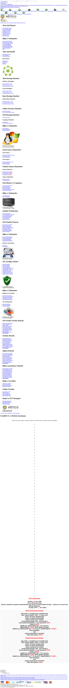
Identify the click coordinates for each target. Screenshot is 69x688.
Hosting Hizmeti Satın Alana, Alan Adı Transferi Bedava (28, 5)
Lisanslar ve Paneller (6, 179)
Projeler (15, 22)
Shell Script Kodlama (6, 231)
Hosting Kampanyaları (6, 129)
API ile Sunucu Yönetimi (7, 190)
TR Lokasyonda (8, 172)
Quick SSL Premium (6, 266)
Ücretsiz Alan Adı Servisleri (7, 41)
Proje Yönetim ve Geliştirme (7, 224)
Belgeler (19, 22)
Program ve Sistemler (6, 186)
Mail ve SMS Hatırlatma (39, 678)
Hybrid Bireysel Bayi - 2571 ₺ (8, 101)
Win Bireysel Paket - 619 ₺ (7, 83)
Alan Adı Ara (6, 35)
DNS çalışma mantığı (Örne (7, 372)
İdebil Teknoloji (5, 246)
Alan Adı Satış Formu (6, 393)
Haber (12, 7)
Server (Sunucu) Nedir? (7, 327)
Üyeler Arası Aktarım (14, 678)
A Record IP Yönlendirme (30, 678)
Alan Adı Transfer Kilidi (22, 678)
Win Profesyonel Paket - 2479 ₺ (8, 86)
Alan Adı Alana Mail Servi (7, 375)
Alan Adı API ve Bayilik (40, 676)
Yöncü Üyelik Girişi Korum (7, 377)
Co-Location (7, 174)
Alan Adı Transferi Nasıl (7, 342)
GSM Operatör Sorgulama (7, 216)
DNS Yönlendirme (25, 679)
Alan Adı (2, 22)
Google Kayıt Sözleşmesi (7, 239)
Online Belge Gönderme (7, 383)
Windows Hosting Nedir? (7, 324)
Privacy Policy (55, 674)
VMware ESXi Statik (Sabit (7, 362)
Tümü (1, 7)
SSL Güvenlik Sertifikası (32, 676)
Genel (3, 7)
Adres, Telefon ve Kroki (14, 674)
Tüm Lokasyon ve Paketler (7, 173)
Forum (24, 22)
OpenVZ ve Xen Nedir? (7, 361)
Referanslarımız (34, 674)
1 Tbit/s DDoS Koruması (7, 373)
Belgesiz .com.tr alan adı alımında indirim (21, 6)
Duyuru (6, 7)
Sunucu (8, 22)
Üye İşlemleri (4, 1)
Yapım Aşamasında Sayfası (8, 679)
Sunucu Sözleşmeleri (6, 196)
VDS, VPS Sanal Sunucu (14, 676)
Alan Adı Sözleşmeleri (6, 48)
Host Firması (5, 245)
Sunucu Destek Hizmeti (7, 187)
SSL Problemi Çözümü (6, 341)
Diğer (18, 7)
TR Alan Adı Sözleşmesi (7, 44)
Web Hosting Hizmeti (64, 676)
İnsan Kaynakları (33, 11)
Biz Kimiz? (2, 8)
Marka (10, 22)
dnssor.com (4, 63)
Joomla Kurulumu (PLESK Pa (8, 360)
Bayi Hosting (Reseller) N (7, 328)
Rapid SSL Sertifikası (6, 264)
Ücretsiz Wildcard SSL (6, 217)
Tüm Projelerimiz (51, 11)
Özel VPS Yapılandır (6, 163)
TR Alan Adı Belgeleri (6, 384)
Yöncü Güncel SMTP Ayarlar (8, 323)
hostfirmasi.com (5, 61)
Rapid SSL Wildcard (6, 265)
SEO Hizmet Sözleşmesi (7, 238)
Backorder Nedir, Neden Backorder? (44, 5)
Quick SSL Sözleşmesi (6, 305)
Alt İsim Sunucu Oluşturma (56, 678)
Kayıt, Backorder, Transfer (7, 28)
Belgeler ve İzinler (22, 674)
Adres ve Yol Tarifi (14, 11)
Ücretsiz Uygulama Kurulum (7, 123)
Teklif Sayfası (42, 679)
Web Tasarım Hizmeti (56, 676)
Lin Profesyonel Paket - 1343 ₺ (8, 93)
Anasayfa (2, 413)
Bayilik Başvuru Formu (7, 54)
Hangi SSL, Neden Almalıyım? (8, 296)
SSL (12, 22)
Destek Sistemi (50, 674)
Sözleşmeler (60, 674)
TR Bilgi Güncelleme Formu (7, 47)
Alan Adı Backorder (18, 677)
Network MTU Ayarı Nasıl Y (8, 353)
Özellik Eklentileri (6, 128)
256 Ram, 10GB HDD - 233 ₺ (8, 161)
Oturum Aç (2, 2)
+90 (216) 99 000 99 (3, 4)
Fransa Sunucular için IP (7, 338)
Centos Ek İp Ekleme (6, 343)
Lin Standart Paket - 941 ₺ (7, 92)
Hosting (5, 22)
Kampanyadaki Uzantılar (8, 43)
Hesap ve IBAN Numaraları (5, 674)
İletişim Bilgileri (6, 11)
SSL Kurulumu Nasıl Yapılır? (8, 299)
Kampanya (9, 7)
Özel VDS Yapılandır (6, 157)
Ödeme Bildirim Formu (7, 391)
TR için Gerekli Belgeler (7, 45)
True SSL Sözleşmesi (6, 306)
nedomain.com (5, 60)
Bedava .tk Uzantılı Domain (5, 676)
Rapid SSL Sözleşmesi (6, 304)
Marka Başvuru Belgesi (7, 386)
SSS (17, 22)
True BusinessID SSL (6, 267)
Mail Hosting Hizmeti (4, 677)
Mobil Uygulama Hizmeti (7, 226)
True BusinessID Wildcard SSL (8, 268)
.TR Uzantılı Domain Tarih (7, 370)
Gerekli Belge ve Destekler (7, 297)
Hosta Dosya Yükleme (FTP (7, 355)
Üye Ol (6, 2)
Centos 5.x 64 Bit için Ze (7, 359)
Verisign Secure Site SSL (7, 271)
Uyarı (14, 7)
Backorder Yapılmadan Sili (7, 374)
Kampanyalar (10, 4)
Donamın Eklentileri (6, 180)
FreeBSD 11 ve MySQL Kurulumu (14, 413)
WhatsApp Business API (23, 676)
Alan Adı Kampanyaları (7, 29)
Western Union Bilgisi (6, 403)
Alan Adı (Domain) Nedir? (7, 330)
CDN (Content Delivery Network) (8, 112)
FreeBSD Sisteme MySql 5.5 (8, 345)
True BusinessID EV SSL (7, 269)
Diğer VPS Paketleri (6, 162)
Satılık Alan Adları (6, 34)
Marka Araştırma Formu (7, 395)
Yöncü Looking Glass (6, 219)
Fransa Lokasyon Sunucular (7, 171)
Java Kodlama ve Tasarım (7, 229)
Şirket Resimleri (42, 11)
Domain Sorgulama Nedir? (7, 332)
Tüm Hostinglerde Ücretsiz (7, 369)
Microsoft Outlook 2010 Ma (7, 344)
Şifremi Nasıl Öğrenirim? (7, 339)
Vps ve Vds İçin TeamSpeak (7, 354)
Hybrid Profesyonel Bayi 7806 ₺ (8, 103)
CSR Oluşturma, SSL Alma (7, 298)
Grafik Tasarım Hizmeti (7, 225)
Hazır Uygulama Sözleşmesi (7, 236)
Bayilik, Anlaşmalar (24, 11)
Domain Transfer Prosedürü (7, 371)
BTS (22, 22)
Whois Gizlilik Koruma (48, 678)
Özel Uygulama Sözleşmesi (7, 237)
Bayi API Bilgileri (6, 55)
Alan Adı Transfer (25, 677)
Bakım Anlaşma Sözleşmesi (7, 385)
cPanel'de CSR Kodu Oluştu (7, 358)
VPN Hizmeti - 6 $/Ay (7, 185)
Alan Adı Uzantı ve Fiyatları (7, 42)
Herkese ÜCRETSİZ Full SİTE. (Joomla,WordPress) (9, 5)
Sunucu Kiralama (32, 677)
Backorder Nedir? (6, 331)
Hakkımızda (65, 674)
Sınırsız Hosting (5, 122)
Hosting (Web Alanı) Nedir (7, 326)
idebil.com (4, 62)
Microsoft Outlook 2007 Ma (7, 340)
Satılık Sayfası (37, 679)
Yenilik (16, 7)
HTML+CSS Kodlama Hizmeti (8, 227)
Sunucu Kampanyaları (6, 195)
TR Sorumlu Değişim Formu (7, 46)
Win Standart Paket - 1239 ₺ (7, 84)
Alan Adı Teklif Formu (6, 394)
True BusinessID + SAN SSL (8, 270)
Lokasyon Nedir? (6, 325)
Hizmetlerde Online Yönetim (5, 678)
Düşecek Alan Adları (6, 33)
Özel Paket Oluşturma (6, 117)
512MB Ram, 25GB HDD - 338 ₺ (8, 155)
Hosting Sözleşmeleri (6, 130)
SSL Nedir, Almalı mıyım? (7, 295)
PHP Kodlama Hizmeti (6, 228)
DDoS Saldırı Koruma (6, 111)
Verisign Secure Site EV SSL (8, 272)
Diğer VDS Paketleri (6, 156)
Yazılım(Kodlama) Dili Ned (7, 329)
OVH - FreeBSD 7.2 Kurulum (8, 346)
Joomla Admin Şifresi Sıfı (7, 347)
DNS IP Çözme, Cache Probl (8, 368)
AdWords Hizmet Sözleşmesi (8, 240)
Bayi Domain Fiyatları (6, 56)
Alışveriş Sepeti (3, 3)
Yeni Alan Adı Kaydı (11, 677)
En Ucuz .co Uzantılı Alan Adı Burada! (57, 5)
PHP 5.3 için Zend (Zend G (7, 357)
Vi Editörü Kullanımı (6, 356)
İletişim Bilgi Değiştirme (18, 679)
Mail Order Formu (6, 392)
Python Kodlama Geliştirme (7, 230)
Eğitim (6, 413)
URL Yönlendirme (32, 679)
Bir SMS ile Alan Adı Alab (7, 376)
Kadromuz (2, 675)
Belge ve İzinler (59, 11)
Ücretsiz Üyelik (45, 674)
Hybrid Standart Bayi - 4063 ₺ (8, 102)
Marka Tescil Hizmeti (48, 676)
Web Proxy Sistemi (6, 218)
